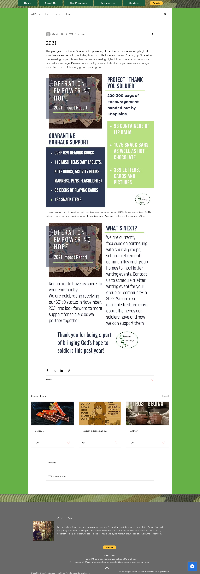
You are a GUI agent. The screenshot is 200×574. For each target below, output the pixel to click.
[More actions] (152, 34)
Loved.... (39, 430)
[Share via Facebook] (47, 370)
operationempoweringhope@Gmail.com (116, 558)
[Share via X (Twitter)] (54, 370)
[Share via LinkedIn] (61, 370)
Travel (57, 14)
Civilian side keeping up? (94, 430)
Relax (68, 14)
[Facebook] (70, 562)
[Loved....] (52, 413)
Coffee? (134, 430)
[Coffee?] (147, 413)
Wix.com (86, 573)
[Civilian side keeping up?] (100, 413)
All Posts (35, 14)
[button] (78, 3)
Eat (47, 14)
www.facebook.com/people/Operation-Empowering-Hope (118, 561)
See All (165, 396)
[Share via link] (68, 370)
